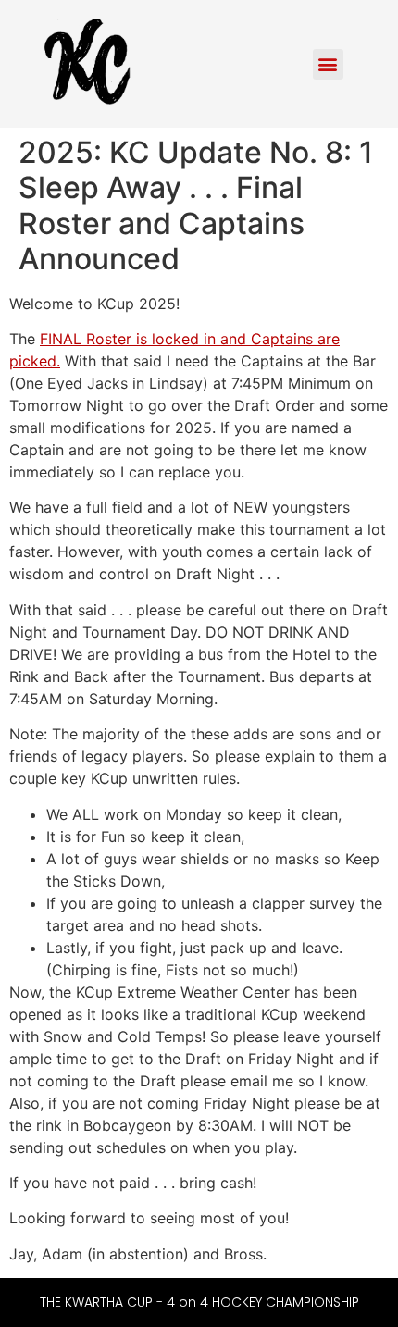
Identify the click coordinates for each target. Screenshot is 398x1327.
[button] (328, 64)
